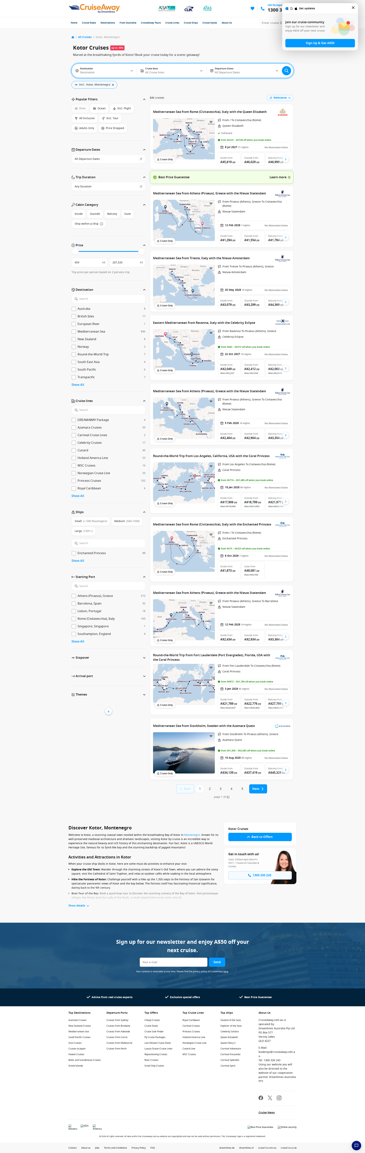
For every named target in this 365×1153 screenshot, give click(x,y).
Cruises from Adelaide (118, 1031)
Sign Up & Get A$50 (320, 43)
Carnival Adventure (231, 1048)
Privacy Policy (139, 1148)
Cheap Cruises (152, 1020)
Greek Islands (75, 1065)
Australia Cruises (77, 1020)
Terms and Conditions (115, 1148)
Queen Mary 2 (228, 1043)
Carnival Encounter (231, 1054)
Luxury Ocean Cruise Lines (158, 1048)
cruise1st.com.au (267, 1148)
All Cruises (85, 37)
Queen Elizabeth (229, 1037)
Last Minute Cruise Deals (157, 1043)
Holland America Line (193, 1037)
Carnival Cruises (191, 1026)
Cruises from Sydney (117, 1020)
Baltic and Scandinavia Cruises (84, 1060)
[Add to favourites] (211, 122)
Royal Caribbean (191, 1020)
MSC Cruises (189, 1054)
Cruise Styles (209, 23)
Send (217, 962)
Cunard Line (188, 1048)
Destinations (108, 23)
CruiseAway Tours (151, 23)
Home (74, 23)
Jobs (97, 1148)
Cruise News (267, 1113)
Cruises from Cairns (117, 1037)
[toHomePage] (94, 8)
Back (187, 789)
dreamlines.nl (246, 1148)
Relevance (280, 98)
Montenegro (192, 835)
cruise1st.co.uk (289, 1148)
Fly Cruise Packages (154, 1037)
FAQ (152, 1148)
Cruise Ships (191, 23)
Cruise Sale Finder (154, 1031)
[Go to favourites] (252, 8)
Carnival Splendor (230, 1060)
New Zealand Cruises (79, 1026)
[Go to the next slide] (286, 159)
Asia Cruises (75, 1043)
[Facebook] (261, 1098)
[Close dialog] (353, 8)
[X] (270, 1098)
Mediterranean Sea (78, 1031)
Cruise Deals (89, 23)
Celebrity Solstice (230, 1031)
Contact (72, 1148)
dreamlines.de (227, 1148)
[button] (108, 99)
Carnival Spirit (228, 1065)
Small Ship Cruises (154, 1065)
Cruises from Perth (116, 1048)
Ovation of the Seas (231, 1020)
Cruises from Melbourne (119, 1043)
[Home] (72, 37)
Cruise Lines (172, 23)
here (225, 971)
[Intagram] (279, 1098)
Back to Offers (262, 837)
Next (255, 789)
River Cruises (151, 1060)
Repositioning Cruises (155, 1054)
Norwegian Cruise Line (194, 1043)
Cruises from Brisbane (118, 1026)
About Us (227, 23)
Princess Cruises (191, 1031)
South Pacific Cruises (79, 1037)
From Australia (128, 23)
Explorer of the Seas (231, 1026)
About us (85, 1148)
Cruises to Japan (77, 1048)
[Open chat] (356, 1145)
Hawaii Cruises (76, 1054)
